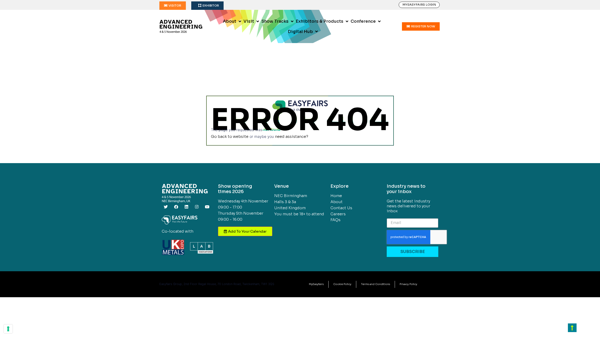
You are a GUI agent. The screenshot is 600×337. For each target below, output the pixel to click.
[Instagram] (197, 207)
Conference (363, 21)
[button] (172, 5)
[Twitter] (166, 207)
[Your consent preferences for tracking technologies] (8, 328)
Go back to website (229, 136)
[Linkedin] (186, 207)
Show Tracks (275, 21)
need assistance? (291, 136)
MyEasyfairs (316, 284)
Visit (249, 21)
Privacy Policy (408, 284)
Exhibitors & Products (319, 21)
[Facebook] (176, 207)
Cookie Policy (342, 284)
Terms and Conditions (375, 284)
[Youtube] (207, 207)
